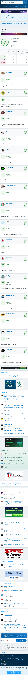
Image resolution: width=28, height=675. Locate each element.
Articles (16, 376)
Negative (3, 62)
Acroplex (10, 630)
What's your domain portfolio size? (13, 497)
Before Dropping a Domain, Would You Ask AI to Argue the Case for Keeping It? (15, 539)
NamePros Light (9, 656)
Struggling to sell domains (10, 599)
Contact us (3, 658)
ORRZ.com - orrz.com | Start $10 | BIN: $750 (15, 454)
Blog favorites (5, 611)
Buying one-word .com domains (12, 595)
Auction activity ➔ (6, 451)
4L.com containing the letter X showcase (14, 544)
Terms (19, 659)
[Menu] (2, 6)
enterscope (9, 435)
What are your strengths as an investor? (14, 492)
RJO (8, 401)
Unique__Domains (12, 416)
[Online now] (4, 352)
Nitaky (8, 426)
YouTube (12, 376)
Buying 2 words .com (9, 586)
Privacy (23, 659)
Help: (15, 23)
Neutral (3, 59)
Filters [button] (24, 68)
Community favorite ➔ (7, 561)
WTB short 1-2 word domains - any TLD (14, 590)
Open (11, 23)
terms (20, 668)
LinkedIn (17, 375)
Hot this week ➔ (5, 520)
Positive (3, 56)
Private (24, 23)
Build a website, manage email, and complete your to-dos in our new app (14, 17)
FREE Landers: (6, 23)
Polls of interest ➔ (6, 490)
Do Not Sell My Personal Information (9, 659)
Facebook (11, 375)
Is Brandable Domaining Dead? (11, 534)
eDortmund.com (8, 424)
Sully (10, 567)
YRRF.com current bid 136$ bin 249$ (13, 457)
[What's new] (22, 6)
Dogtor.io (6, 467)
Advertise (9, 658)
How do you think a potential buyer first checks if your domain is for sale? (12, 484)
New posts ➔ (5, 392)
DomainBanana (13, 621)
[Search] (26, 6)
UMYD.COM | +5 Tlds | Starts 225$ (13, 460)
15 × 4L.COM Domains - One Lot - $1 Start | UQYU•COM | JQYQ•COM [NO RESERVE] (15, 463)
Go (25, 2)
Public (18, 23)
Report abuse (15, 658)
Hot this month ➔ (6, 583)
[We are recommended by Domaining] (4, 664)
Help (2, 661)
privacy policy (16, 668)
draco (10, 422)
